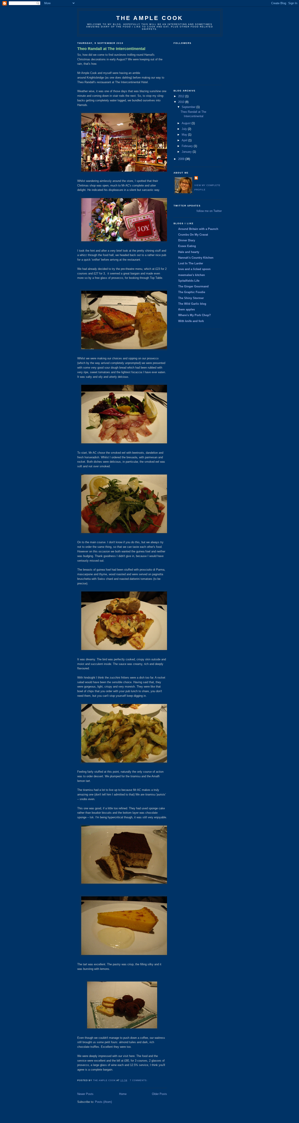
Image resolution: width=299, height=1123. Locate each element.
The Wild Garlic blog (192, 303)
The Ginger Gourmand (193, 286)
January (187, 151)
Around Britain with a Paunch (198, 229)
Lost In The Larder (190, 263)
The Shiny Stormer (191, 298)
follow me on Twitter (209, 211)
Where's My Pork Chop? (194, 315)
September (189, 107)
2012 (181, 96)
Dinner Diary (186, 240)
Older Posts (159, 1094)
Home (123, 1094)
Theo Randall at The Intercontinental (111, 49)
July (185, 129)
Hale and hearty (188, 252)
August (187, 123)
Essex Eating (187, 246)
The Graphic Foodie (191, 292)
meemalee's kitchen (191, 275)
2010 (181, 102)
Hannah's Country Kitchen (195, 257)
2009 (181, 159)
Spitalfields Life (188, 280)
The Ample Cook (149, 18)
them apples (186, 309)
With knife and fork (191, 321)
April (185, 140)
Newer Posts (85, 1094)
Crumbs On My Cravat (193, 234)
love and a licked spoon (194, 269)
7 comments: (139, 1080)
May (185, 134)
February (188, 146)
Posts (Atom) (103, 1101)
